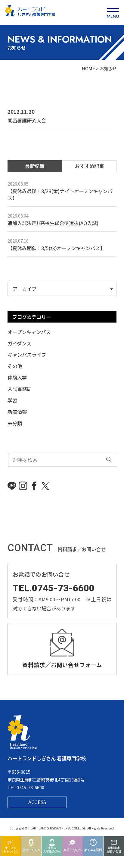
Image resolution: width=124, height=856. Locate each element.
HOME (88, 68)
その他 (15, 366)
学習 (12, 400)
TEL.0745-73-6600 (54, 588)
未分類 (15, 423)
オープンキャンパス (29, 332)
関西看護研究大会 (27, 120)
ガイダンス (19, 343)
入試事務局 (20, 389)
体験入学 (17, 377)
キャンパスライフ (27, 354)
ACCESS (37, 802)
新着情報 (17, 411)
